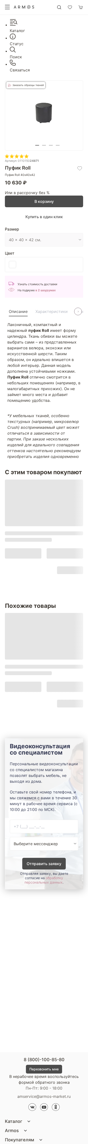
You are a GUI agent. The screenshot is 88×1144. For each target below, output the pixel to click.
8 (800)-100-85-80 (44, 1059)
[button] (37, 145)
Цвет (9, 253)
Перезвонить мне (44, 1069)
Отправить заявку (44, 863)
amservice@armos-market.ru (44, 1096)
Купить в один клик (44, 216)
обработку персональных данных (43, 880)
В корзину (44, 201)
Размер (12, 229)
